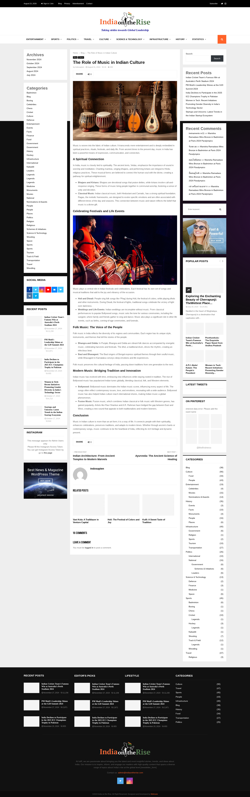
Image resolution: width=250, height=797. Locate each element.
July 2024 (31, 75)
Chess (29, 108)
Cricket (30, 112)
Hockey (30, 155)
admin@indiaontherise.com (130, 772)
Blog (60, 4)
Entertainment (35, 39)
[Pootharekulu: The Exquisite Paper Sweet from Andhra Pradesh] (214, 329)
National (30, 198)
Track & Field (33, 256)
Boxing (30, 100)
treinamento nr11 (196, 133)
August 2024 (32, 71)
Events (30, 128)
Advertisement (78, 4)
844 (49, 421)
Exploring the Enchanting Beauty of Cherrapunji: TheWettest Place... (203, 300)
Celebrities (31, 104)
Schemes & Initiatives (36, 229)
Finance (30, 135)
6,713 (50, 399)
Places (30, 213)
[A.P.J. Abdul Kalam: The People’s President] (195, 356)
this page (48, 453)
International (32, 163)
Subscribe (214, 4)
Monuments (32, 190)
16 (105, 67)
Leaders (30, 171)
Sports (55, 39)
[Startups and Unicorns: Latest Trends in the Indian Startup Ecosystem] (34, 411)
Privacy (67, 4)
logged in (89, 547)
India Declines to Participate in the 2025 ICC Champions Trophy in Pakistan (54, 720)
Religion (30, 221)
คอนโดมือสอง (195, 160)
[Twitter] (120, 781)
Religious (31, 225)
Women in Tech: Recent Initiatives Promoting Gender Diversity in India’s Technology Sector (52, 387)
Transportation (33, 260)
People (30, 206)
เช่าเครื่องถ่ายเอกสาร (198, 186)
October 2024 (33, 63)
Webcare (154, 794)
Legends (31, 174)
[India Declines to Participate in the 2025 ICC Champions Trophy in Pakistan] (34, 363)
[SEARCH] (220, 209)
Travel (88, 39)
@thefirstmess (204, 447)
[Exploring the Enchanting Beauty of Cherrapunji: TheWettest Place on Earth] (204, 280)
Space (29, 241)
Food (29, 139)
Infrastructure (159, 39)
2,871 (50, 351)
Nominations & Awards (37, 202)
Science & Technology (129, 39)
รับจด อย (193, 146)
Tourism (30, 252)
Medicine (31, 186)
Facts (29, 132)
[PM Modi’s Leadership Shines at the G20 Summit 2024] (34, 343)
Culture (104, 39)
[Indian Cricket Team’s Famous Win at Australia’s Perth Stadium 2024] (34, 321)
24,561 (205, 307)
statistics (198, 39)
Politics (71, 39)
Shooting (31, 237)
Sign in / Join (48, 4)
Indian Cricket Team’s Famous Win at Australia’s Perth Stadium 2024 (55, 686)
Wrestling (31, 268)
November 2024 (34, 59)
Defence (30, 120)
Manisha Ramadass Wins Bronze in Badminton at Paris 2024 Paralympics (206, 137)
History (180, 39)
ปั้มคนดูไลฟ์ (194, 173)
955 (49, 374)
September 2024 (34, 67)
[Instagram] (129, 781)
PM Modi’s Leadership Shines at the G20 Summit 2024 (54, 342)
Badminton (31, 93)
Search (189, 54)
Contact (89, 4)
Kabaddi (30, 167)
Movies (30, 194)
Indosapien (79, 67)
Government (32, 143)
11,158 (51, 331)
